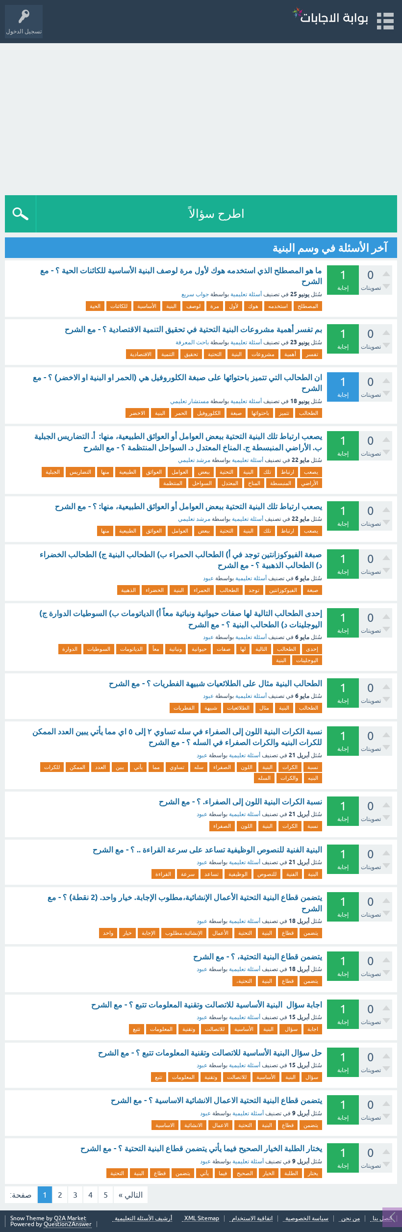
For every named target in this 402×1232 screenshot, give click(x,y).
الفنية (292, 874)
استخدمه (278, 306)
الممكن (77, 767)
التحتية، (244, 981)
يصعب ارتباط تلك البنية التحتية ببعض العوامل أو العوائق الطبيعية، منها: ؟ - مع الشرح (188, 506)
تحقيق (191, 354)
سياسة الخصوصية (306, 1218)
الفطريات (184, 708)
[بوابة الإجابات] (330, 17)
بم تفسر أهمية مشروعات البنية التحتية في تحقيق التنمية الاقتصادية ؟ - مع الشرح (193, 329)
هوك (253, 306)
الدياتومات (131, 649)
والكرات (289, 778)
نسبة (312, 767)
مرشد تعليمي (194, 460)
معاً (155, 649)
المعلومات (161, 1029)
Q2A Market (70, 1218)
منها (105, 472)
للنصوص (266, 874)
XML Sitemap (201, 1218)
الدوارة (69, 649)
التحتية (215, 354)
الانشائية (193, 1125)
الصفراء (222, 767)
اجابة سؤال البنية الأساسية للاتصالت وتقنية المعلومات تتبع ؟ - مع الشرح (206, 1004)
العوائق (154, 472)
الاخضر (137, 413)
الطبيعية (127, 472)
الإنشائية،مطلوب (183, 933)
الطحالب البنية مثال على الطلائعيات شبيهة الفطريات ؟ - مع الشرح (215, 683)
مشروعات (263, 354)
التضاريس (80, 472)
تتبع (136, 1029)
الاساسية (165, 1125)
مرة (214, 306)
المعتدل (230, 483)
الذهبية (128, 590)
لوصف (193, 306)
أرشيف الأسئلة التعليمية (143, 1218)
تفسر (312, 354)
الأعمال (220, 933)
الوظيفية (238, 874)
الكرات (290, 767)
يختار (313, 1173)
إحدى (312, 649)
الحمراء (202, 590)
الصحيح (245, 1173)
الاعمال (220, 1125)
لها (243, 649)
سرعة (188, 874)
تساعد (211, 874)
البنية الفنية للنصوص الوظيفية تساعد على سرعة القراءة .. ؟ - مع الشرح (207, 849)
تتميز (284, 413)
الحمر (181, 413)
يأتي (138, 767)
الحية (95, 306)
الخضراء (155, 590)
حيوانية (199, 649)
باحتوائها (260, 413)
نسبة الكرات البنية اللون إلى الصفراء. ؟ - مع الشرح (240, 801)
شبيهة (210, 708)
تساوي (177, 767)
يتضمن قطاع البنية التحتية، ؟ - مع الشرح (257, 956)
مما (156, 767)
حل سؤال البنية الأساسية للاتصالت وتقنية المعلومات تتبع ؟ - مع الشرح (210, 1052)
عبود (208, 578)
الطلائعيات (238, 708)
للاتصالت (215, 1029)
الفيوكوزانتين (283, 590)
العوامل (180, 472)
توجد (254, 590)
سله (198, 767)
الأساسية (146, 306)
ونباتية (175, 649)
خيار (127, 933)
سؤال (290, 1029)
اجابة (312, 1029)
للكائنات (118, 306)
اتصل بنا (382, 1218)
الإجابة (148, 933)
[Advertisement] (201, 116)
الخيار (269, 1173)
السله (264, 778)
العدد (100, 767)
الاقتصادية (140, 354)
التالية (261, 649)
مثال (264, 708)
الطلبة (291, 1173)
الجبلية (53, 472)
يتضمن (310, 933)
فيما (223, 1173)
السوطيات (98, 649)
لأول (233, 306)
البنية (171, 306)
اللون (246, 767)
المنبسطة (280, 483)
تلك (267, 472)
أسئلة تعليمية (246, 294)
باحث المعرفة (192, 342)
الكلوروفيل (209, 413)
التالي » (131, 1194)
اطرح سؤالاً (217, 213)
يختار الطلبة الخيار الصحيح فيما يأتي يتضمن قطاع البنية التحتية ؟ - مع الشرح (201, 1148)
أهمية (290, 354)
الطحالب (308, 413)
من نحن (350, 1218)
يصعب (311, 472)
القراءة (163, 874)
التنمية (168, 354)
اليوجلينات (307, 660)
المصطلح (308, 306)
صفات (223, 649)
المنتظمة (172, 483)
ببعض (204, 472)
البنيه (313, 778)
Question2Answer (68, 1224)
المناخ (254, 483)
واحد (108, 933)
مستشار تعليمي (189, 401)
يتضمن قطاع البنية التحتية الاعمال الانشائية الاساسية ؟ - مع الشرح (216, 1100)
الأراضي (309, 483)
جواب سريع (195, 294)
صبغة (236, 413)
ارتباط (287, 472)
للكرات (52, 767)
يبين (120, 767)
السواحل (202, 483)
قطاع (288, 933)
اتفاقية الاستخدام (252, 1218)
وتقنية (188, 1029)
